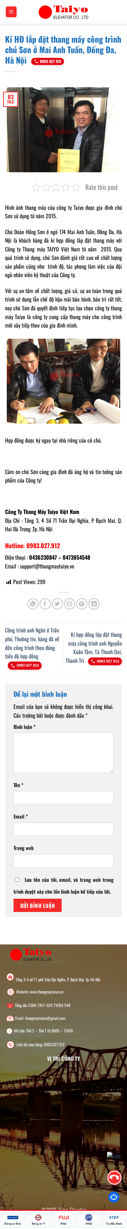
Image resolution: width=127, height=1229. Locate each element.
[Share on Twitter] (57, 603)
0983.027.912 (54, 1044)
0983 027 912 (50, 61)
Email (21, 816)
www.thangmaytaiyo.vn (46, 992)
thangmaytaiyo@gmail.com (45, 1018)
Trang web (24, 847)
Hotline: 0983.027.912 (32, 545)
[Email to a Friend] (69, 603)
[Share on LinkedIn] (94, 603)
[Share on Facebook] (45, 603)
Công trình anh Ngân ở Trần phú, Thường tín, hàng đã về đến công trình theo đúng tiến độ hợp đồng (32, 643)
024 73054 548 (58, 1005)
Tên (18, 784)
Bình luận (25, 726)
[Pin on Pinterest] (81, 603)
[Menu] (11, 12)
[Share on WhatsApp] (33, 603)
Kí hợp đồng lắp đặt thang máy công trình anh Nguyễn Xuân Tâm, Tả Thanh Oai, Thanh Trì (94, 647)
